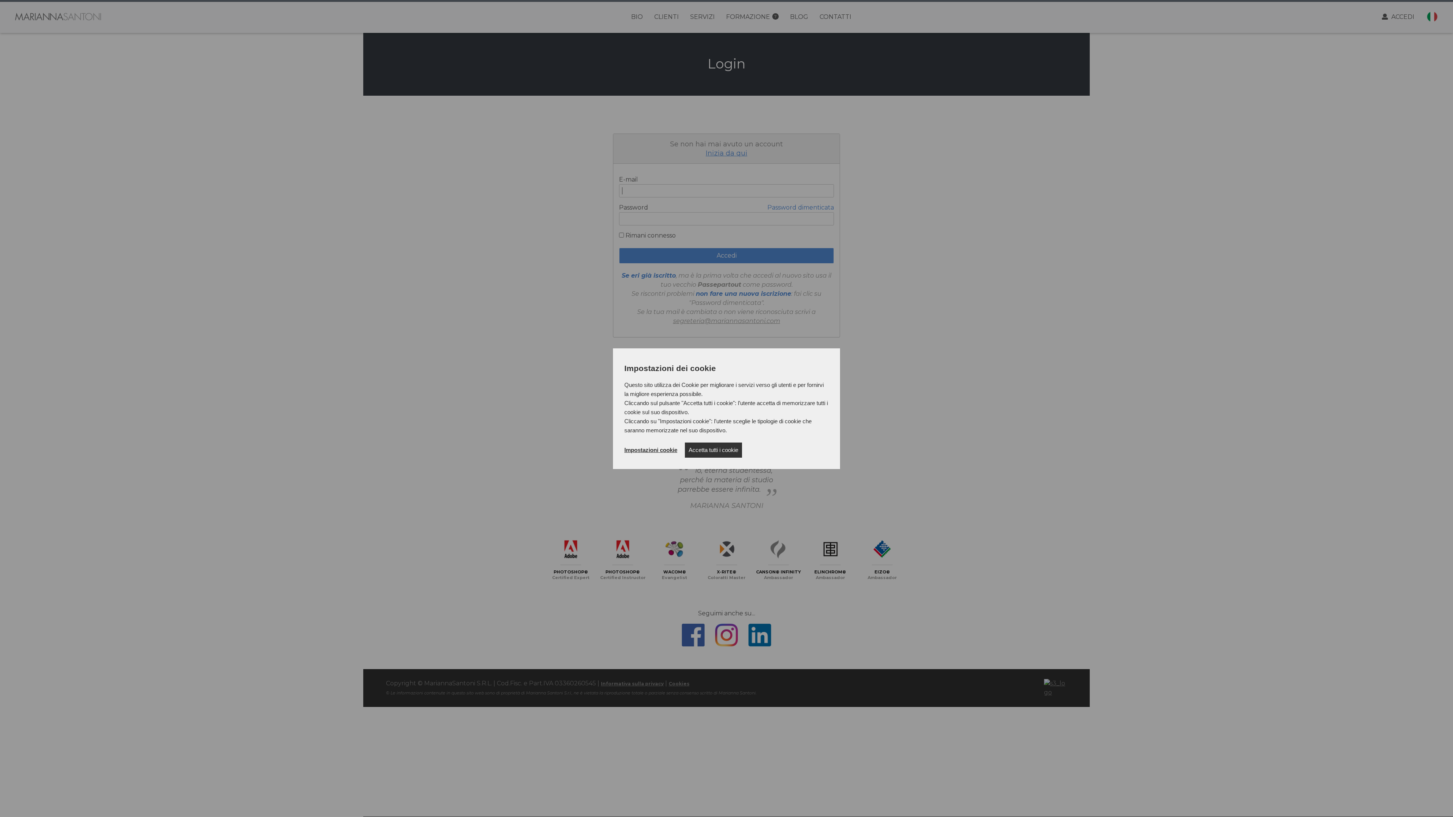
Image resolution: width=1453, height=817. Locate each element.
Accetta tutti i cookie (713, 450)
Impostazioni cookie (650, 450)
